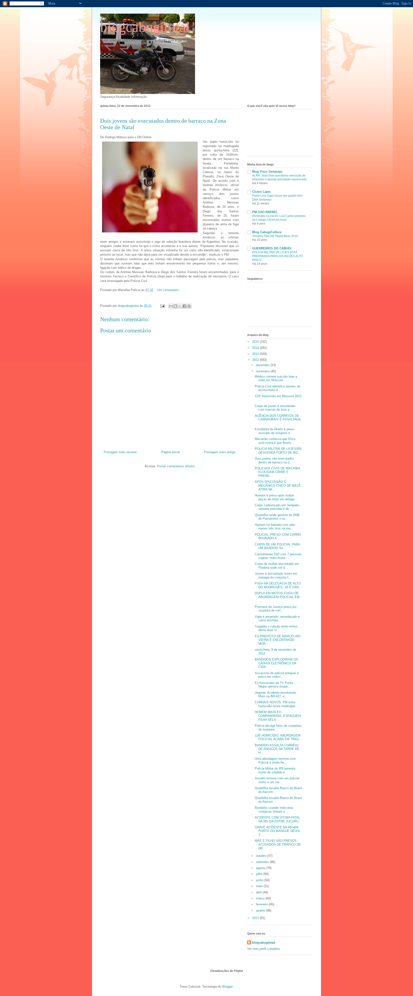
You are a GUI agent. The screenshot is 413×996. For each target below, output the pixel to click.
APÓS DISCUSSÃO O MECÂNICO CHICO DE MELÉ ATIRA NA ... (278, 485)
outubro (261, 856)
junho (260, 880)
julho (259, 874)
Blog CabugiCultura (266, 232)
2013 (256, 354)
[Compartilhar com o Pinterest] (189, 306)
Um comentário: (168, 290)
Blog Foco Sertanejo (267, 171)
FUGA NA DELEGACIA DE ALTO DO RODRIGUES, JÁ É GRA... (278, 585)
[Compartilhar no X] (180, 306)
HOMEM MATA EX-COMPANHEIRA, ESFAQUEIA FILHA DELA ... (278, 715)
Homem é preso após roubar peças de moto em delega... (276, 497)
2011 (256, 918)
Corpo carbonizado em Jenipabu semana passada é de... (277, 507)
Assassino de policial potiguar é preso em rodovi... (277, 675)
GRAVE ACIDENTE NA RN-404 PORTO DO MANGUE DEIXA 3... (277, 830)
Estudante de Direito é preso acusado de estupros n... (274, 431)
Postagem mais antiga (219, 452)
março (261, 898)
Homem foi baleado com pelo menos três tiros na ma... (275, 526)
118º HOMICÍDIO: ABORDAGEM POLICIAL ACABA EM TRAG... (278, 737)
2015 (256, 341)
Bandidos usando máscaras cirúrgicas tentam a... (274, 809)
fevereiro (262, 904)
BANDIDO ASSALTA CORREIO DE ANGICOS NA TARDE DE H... (277, 748)
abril (259, 892)
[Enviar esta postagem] (162, 306)
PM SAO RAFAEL (265, 212)
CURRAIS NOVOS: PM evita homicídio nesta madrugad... (276, 704)
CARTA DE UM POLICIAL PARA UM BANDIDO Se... (277, 546)
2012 (256, 360)
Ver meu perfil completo (263, 949)
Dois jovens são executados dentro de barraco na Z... (274, 460)
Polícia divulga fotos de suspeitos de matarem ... (278, 727)
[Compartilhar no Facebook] (184, 306)
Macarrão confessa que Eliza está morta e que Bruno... (275, 441)
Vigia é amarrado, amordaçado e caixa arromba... (277, 618)
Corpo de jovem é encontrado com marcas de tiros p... (275, 408)
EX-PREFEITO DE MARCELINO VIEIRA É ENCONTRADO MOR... (277, 639)
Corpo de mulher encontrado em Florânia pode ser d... (277, 565)
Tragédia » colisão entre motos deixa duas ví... (276, 628)
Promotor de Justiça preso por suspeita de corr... (276, 608)
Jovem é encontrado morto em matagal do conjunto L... (276, 575)
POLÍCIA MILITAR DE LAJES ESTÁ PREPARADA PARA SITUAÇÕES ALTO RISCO (277, 256)
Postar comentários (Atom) (175, 466)
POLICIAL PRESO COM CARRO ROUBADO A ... (278, 536)
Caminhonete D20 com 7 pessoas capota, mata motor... (278, 556)
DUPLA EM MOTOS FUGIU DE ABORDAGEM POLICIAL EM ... (277, 596)
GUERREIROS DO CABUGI (271, 248)
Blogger (227, 986)
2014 (256, 348)
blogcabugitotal (145, 27)
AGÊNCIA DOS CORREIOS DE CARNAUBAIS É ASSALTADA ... (277, 419)
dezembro (263, 365)
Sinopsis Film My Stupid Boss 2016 (275, 236)
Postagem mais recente (120, 452)
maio (260, 886)
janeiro (261, 910)
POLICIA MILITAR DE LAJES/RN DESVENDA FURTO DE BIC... (278, 450)
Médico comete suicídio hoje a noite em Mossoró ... (276, 378)
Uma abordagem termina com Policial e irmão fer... (275, 760)
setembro (263, 862)
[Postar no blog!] (175, 306)
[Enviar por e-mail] (170, 306)
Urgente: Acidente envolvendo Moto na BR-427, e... (275, 694)
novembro (263, 371)
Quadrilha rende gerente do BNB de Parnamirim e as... (277, 517)
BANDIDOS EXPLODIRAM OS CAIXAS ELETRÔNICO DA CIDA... (276, 663)
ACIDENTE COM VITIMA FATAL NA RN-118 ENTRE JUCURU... (278, 819)
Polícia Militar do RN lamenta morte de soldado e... (275, 770)
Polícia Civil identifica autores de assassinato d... (277, 388)
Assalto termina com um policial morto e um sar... (277, 780)
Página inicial (170, 452)
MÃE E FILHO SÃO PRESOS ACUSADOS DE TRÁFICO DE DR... (278, 844)
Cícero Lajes (261, 191)
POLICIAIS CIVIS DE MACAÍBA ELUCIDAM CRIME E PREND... (277, 472)
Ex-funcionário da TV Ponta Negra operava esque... (274, 684)
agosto (261, 868)
